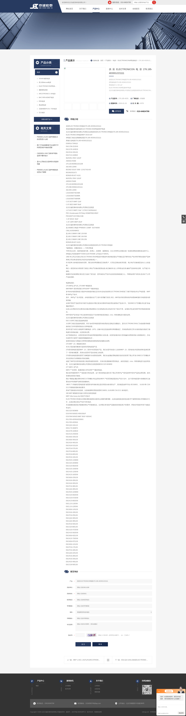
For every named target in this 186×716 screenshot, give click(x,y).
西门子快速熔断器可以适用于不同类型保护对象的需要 (48, 146)
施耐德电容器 (43, 90)
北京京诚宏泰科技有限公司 (76, 2)
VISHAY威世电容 (44, 78)
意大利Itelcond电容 (45, 82)
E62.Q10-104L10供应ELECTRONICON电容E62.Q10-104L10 (142, 660)
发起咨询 (181, 713)
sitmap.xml (145, 712)
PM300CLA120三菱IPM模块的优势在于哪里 (47, 171)
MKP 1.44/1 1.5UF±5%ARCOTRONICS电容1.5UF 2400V (93, 660)
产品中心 (96, 9)
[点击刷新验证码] (91, 635)
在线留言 (136, 9)
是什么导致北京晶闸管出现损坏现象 (48, 163)
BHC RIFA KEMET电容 (46, 97)
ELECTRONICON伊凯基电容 (48, 86)
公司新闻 (68, 685)
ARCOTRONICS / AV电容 (47, 93)
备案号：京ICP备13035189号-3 (76, 712)
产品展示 (108, 60)
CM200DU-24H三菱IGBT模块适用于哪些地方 (47, 155)
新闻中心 (109, 9)
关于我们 (82, 9)
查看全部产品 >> (46, 119)
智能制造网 (98, 712)
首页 (101, 60)
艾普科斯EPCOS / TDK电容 (48, 109)
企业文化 (97, 689)
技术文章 (122, 9)
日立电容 (42, 112)
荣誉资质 (97, 692)
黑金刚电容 (42, 105)
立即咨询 (118, 111)
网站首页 (69, 9)
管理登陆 (153, 712)
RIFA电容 (42, 101)
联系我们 (149, 9)
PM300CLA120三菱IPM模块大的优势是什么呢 (47, 138)
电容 (38, 72)
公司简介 (97, 685)
